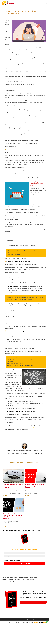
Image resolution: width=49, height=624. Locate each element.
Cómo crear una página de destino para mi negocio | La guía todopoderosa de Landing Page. (18, 579)
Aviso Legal (7, 618)
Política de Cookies (31, 618)
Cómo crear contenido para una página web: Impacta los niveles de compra (35, 486)
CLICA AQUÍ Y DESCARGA (24, 563)
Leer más (36, 622)
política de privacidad (16, 560)
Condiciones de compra (39, 618)
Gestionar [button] (40, 622)
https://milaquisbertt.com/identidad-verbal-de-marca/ (17, 429)
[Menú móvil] (46, 3)
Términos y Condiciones (14, 618)
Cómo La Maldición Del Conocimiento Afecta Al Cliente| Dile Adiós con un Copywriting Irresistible (19, 577)
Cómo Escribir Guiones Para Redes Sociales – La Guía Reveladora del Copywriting (13, 486)
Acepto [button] (45, 622)
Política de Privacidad (22, 618)
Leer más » (5, 495)
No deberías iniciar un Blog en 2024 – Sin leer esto (11, 581)
